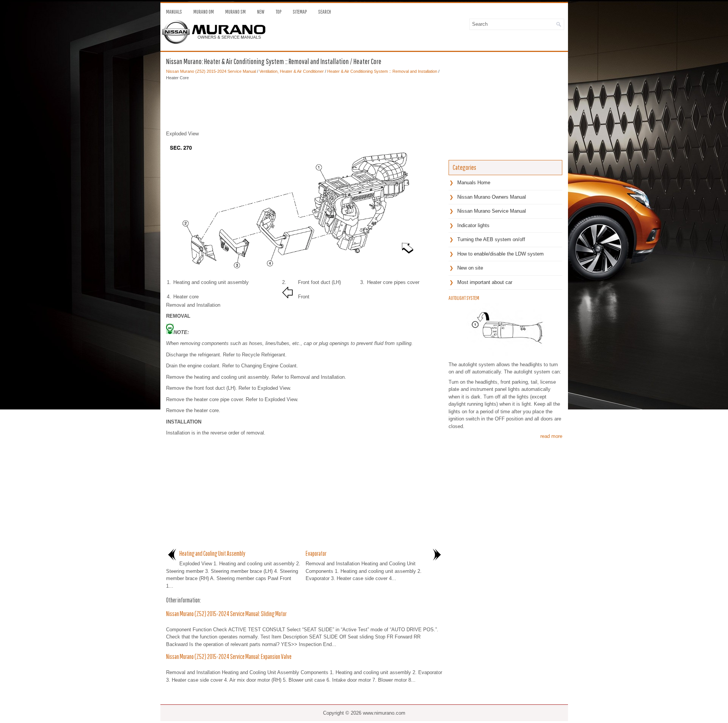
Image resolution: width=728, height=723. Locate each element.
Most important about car (484, 282)
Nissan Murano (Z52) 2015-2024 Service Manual (211, 71)
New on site (470, 268)
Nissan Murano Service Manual (491, 211)
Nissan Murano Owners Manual (491, 197)
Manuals (174, 12)
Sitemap (300, 12)
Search (324, 12)
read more (551, 436)
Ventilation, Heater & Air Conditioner (291, 71)
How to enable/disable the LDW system (500, 254)
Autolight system (464, 298)
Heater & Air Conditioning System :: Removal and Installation (382, 71)
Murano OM (203, 12)
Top (278, 12)
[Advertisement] (304, 103)
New (260, 12)
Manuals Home (473, 182)
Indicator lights (473, 225)
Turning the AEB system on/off (491, 239)
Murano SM (235, 12)
